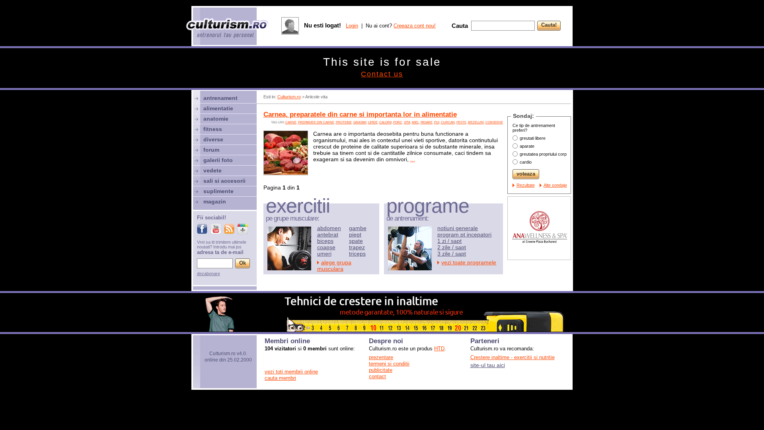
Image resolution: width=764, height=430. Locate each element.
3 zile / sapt (451, 253)
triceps (357, 253)
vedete (212, 170)
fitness (212, 129)
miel (415, 122)
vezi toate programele (468, 262)
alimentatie (218, 108)
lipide (373, 122)
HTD (439, 349)
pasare (427, 122)
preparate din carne (316, 122)
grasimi (359, 122)
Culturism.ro (289, 96)
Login (352, 26)
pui (436, 122)
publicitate (380, 370)
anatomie (215, 118)
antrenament (220, 98)
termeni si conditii (389, 364)
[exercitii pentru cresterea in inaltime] (382, 329)
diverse (213, 139)
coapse (326, 247)
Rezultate (525, 185)
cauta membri (280, 378)
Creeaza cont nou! (415, 26)
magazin (214, 201)
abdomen (329, 228)
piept (355, 234)
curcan (448, 122)
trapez (357, 247)
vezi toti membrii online (291, 372)
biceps (325, 241)
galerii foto (218, 160)
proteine (344, 122)
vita (407, 122)
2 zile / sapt (451, 247)
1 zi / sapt (449, 241)
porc (397, 122)
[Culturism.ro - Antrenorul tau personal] (227, 29)
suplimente (218, 191)
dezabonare (208, 273)
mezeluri (476, 122)
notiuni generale (457, 228)
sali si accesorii (224, 181)
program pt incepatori (464, 234)
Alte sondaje (555, 185)
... (412, 159)
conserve (494, 122)
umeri (324, 253)
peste (461, 122)
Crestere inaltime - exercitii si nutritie (512, 357)
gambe (357, 228)
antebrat (327, 234)
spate (356, 241)
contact (377, 376)
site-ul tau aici (487, 365)
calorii (385, 122)
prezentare (381, 357)
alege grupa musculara (334, 265)
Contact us (382, 74)
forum (211, 150)
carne (290, 122)
